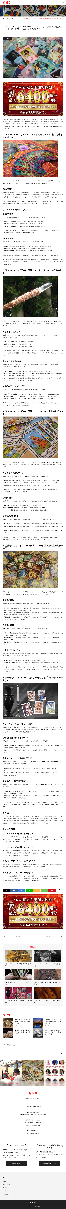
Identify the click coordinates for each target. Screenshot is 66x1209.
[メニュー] (63, 2)
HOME (3, 1177)
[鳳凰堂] (7, 2)
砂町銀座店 (6, 1194)
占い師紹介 (6, 1188)
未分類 (7, 38)
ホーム (4, 1181)
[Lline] (29, 890)
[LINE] (30, 1202)
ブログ (4, 1191)
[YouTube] (33, 1202)
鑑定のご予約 (6, 1184)
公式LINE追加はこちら (49, 1163)
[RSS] (35, 1202)
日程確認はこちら (16, 1163)
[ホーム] (3, 18)
